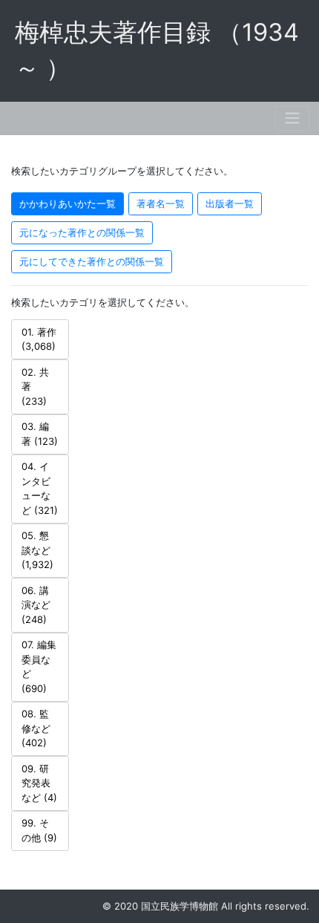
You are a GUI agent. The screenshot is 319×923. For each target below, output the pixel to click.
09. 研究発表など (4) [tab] (39, 783)
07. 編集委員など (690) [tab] (39, 666)
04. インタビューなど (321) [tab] (40, 488)
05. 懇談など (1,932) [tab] (37, 549)
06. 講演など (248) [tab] (36, 604)
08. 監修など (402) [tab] (36, 728)
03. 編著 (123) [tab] (40, 433)
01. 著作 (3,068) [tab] (39, 339)
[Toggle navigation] (292, 118)
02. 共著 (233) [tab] (35, 386)
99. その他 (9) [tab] (39, 830)
